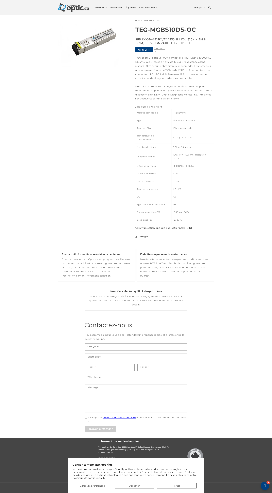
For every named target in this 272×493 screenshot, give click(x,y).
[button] (100, 7)
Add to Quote (144, 50)
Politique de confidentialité (89, 478)
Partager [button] (143, 236)
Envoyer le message (100, 428)
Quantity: (158, 48)
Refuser (177, 485)
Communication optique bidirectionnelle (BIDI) (164, 228)
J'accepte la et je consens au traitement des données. (137, 419)
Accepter (134, 485)
